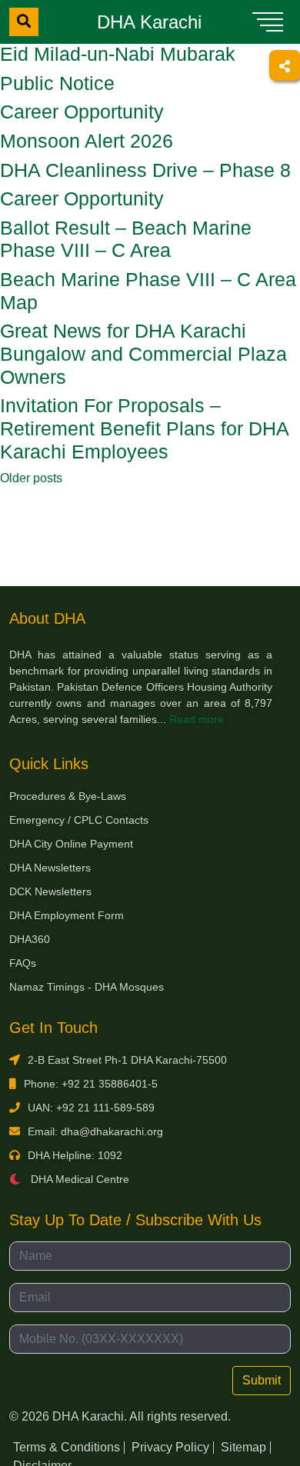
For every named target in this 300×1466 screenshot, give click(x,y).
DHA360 (29, 939)
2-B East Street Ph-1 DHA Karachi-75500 (127, 1060)
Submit (261, 1380)
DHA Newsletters (50, 867)
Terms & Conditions (66, 1447)
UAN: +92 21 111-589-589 (91, 1107)
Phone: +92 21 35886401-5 (91, 1084)
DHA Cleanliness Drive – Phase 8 (145, 170)
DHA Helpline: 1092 (75, 1155)
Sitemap (243, 1447)
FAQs (22, 963)
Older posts (31, 478)
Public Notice (57, 83)
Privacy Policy (170, 1447)
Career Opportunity (82, 112)
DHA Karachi (149, 22)
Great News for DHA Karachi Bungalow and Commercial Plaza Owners (143, 354)
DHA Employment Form (66, 915)
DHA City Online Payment (71, 844)
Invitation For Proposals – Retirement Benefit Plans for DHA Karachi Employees (144, 428)
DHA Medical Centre (78, 1179)
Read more (196, 719)
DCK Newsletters (50, 891)
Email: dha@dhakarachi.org (95, 1131)
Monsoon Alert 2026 (86, 141)
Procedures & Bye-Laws (67, 796)
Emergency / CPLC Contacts (78, 820)
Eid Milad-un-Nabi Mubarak (117, 54)
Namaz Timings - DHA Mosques (86, 987)
